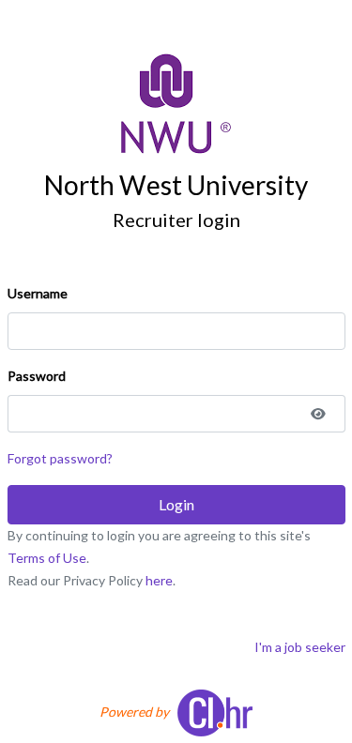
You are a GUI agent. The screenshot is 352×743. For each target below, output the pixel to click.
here (159, 580)
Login (176, 504)
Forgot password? (60, 458)
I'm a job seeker (299, 647)
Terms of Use (47, 558)
